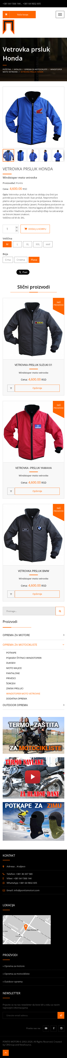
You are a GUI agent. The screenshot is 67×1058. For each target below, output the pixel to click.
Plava (34, 259)
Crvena (21, 259)
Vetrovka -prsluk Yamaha (33, 468)
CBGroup (10, 1044)
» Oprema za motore (13, 966)
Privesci (11, 678)
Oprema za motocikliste (36, 69)
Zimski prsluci (14, 688)
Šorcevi (11, 683)
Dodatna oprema (16, 698)
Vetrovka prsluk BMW (33, 571)
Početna (7, 69)
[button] (61, 90)
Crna (8, 259)
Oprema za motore (16, 635)
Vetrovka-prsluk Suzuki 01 (33, 365)
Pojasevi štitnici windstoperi (24, 657)
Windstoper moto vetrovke (23, 693)
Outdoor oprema (15, 705)
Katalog (18, 69)
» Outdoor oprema (13, 981)
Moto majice (14, 668)
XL (27, 244)
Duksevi (11, 662)
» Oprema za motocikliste (16, 973)
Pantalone (13, 673)
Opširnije (37, 388)
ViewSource (25, 1044)
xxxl (48, 244)
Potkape (11, 652)
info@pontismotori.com (26, 890)
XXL (38, 244)
